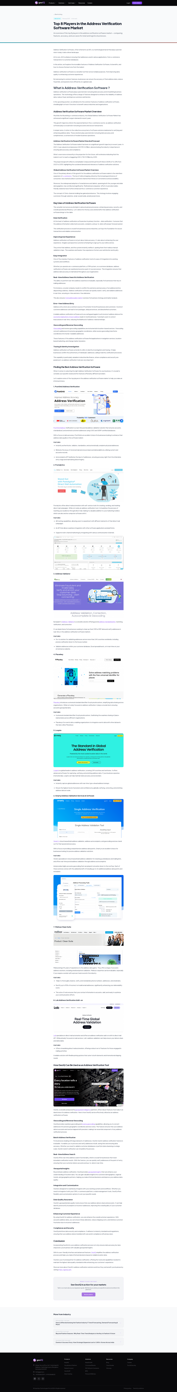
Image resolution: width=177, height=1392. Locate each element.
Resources (82, 3)
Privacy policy (127, 1388)
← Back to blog (57, 14)
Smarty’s (56, 841)
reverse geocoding (88, 1124)
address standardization (107, 622)
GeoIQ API (67, 1371)
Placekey (56, 702)
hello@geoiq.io (39, 1372)
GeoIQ (93, 1252)
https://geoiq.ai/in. (65, 1270)
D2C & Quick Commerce (92, 1368)
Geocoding (57, 328)
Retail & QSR (88, 1362)
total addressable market (73, 298)
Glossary (108, 1368)
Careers (89, 3)
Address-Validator (68, 622)
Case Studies (110, 1365)
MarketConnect (68, 1368)
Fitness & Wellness (90, 1374)
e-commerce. (67, 176)
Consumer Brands (90, 1365)
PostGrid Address (59, 428)
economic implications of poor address (66, 317)
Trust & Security (131, 1365)
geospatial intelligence (83, 1110)
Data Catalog (68, 1374)
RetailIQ (66, 1362)
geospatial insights (94, 1172)
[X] (38, 1378)
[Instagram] (42, 1378)
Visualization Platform (70, 1365)
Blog (107, 1362)
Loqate (56, 770)
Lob (54, 1035)
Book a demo (136, 3)
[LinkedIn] (34, 1378)
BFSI (86, 1371)
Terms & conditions (138, 1388)
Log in (128, 3)
